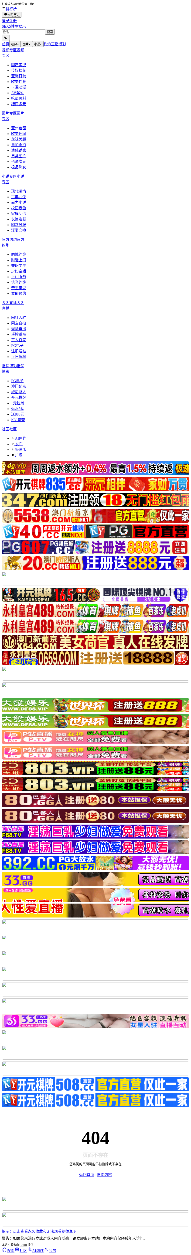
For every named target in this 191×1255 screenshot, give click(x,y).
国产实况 (18, 65)
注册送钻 (18, 351)
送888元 (17, 414)
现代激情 (18, 191)
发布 (18, 444)
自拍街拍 (18, 145)
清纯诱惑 (18, 150)
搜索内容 (104, 1175)
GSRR (23, 1245)
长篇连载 (18, 219)
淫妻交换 (18, 230)
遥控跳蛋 (18, 334)
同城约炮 (18, 254)
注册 (13, 21)
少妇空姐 (18, 271)
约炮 (47, 44)
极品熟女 (18, 167)
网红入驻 (18, 318)
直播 (54, 44)
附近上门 (18, 260)
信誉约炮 (18, 282)
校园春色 (18, 208)
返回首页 (86, 1175)
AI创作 (20, 438)
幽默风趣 (18, 225)
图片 (26, 44)
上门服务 (18, 277)
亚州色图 (18, 128)
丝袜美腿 (18, 139)
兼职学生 (18, 266)
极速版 (20, 450)
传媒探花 (18, 70)
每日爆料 (18, 357)
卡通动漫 (18, 87)
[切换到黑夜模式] (6, 38)
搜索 (50, 32)
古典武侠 (18, 197)
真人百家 (18, 340)
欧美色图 (18, 134)
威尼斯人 (18, 392)
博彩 (62, 44)
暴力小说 (18, 202)
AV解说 (17, 93)
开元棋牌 (18, 398)
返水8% (17, 409)
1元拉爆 (17, 403)
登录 (5, 21)
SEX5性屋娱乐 (14, 26)
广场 (18, 455)
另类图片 (18, 156)
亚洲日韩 (18, 76)
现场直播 (18, 329)
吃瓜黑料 (18, 98)
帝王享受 (18, 288)
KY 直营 (18, 420)
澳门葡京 (18, 386)
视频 (15, 44)
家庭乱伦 (18, 214)
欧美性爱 (18, 82)
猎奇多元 (18, 104)
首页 (5, 44)
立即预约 (18, 293)
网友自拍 (18, 323)
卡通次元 (18, 162)
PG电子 (17, 345)
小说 (38, 44)
